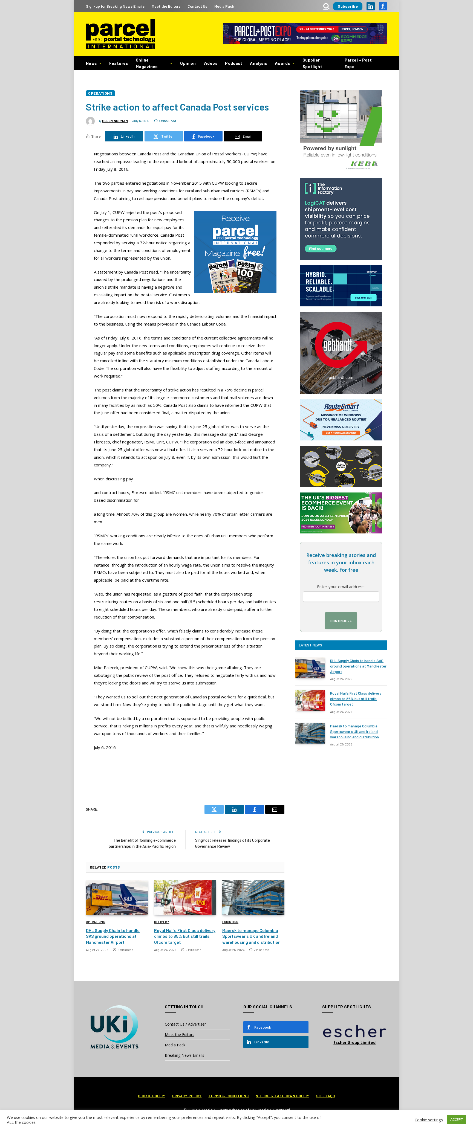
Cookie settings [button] (429, 1119)
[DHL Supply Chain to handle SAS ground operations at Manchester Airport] (117, 897)
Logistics (230, 922)
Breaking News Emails (184, 1055)
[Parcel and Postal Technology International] (120, 34)
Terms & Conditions (229, 1096)
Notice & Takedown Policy (282, 1096)
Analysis (258, 63)
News (91, 63)
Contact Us (197, 6)
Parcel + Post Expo (358, 63)
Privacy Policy (187, 1096)
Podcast (233, 63)
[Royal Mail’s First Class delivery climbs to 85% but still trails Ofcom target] (185, 897)
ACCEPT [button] (456, 1119)
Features (118, 63)
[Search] (326, 6)
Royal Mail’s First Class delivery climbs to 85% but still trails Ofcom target (184, 936)
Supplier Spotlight (312, 63)
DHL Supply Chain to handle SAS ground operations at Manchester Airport (113, 936)
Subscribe (348, 6)
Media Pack (224, 6)
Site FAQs (325, 1096)
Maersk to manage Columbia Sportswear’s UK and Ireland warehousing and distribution (251, 936)
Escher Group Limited (354, 1042)
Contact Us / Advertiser (185, 1024)
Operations (100, 93)
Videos (210, 63)
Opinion (188, 63)
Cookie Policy (151, 1096)
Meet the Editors (166, 6)
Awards (282, 63)
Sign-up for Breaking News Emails (115, 6)
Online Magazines (147, 63)
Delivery (161, 922)
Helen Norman (115, 121)
